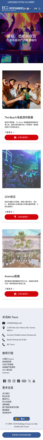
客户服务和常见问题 (10, 407)
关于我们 (6, 393)
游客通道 (6, 404)
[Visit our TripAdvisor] (24, 381)
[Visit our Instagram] (14, 381)
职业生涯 (6, 396)
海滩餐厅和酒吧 (8, 367)
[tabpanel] (21, 89)
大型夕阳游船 (7, 364)
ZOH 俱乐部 (7, 370)
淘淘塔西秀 (6, 362)
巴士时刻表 (6, 402)
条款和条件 (6, 413)
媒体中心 (6, 399)
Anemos (5, 372)
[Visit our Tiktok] (18, 381)
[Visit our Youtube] (34, 381)
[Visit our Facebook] (4, 381)
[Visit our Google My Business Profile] (9, 381)
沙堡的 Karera (8, 359)
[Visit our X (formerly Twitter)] (29, 381)
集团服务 (6, 410)
